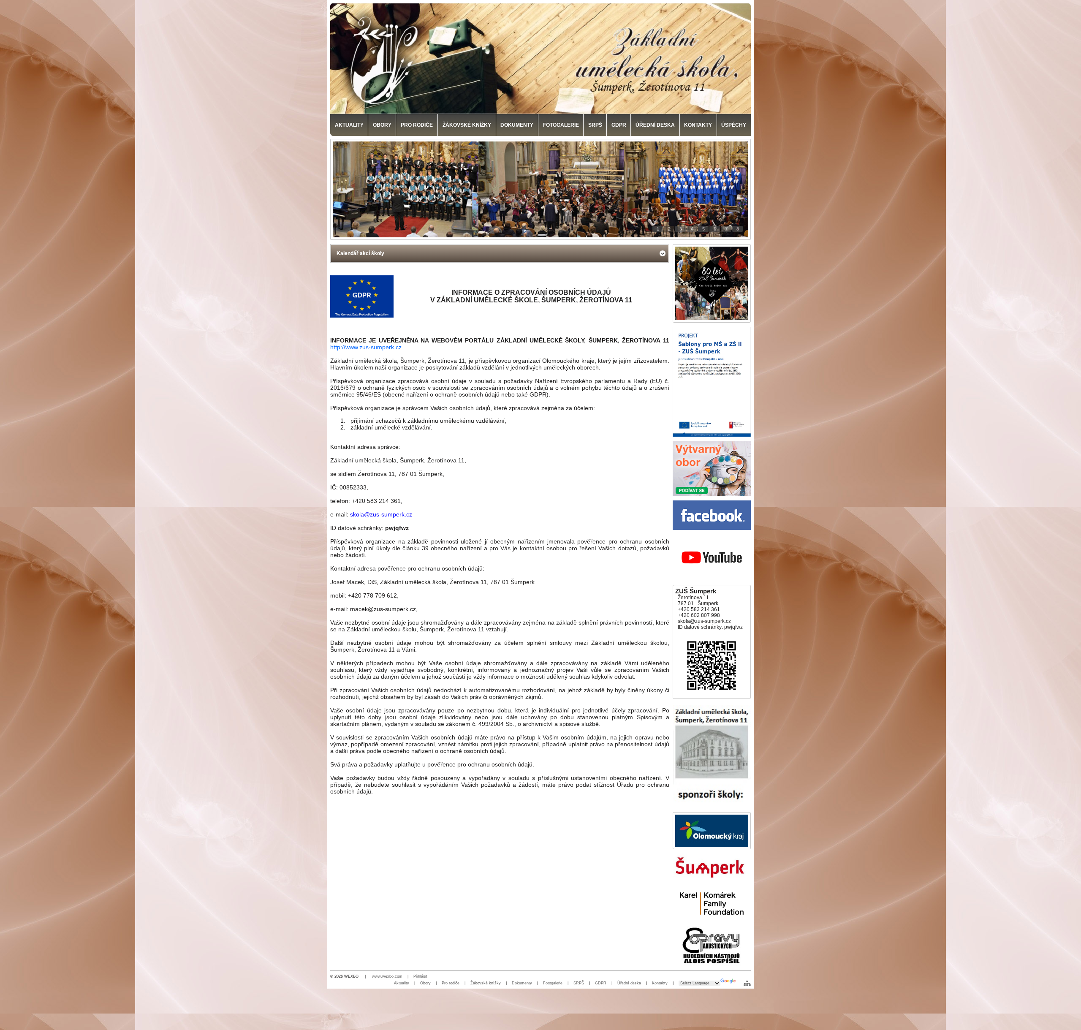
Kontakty (660, 983)
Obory (425, 983)
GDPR (600, 983)
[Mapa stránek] (747, 983)
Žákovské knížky (485, 983)
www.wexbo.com (387, 976)
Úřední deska (629, 983)
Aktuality (401, 983)
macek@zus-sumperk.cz (383, 609)
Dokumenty (522, 983)
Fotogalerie (552, 983)
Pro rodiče (450, 983)
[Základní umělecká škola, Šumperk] (540, 58)
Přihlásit (420, 976)
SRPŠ (578, 983)
